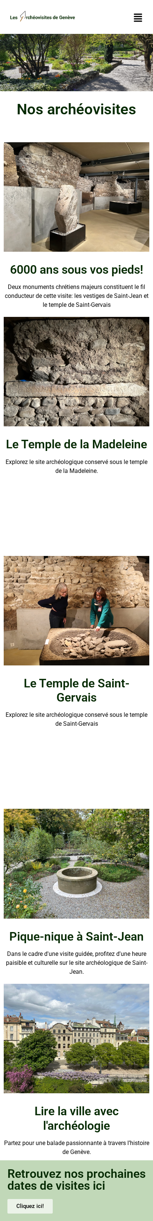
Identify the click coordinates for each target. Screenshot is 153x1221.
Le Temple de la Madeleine (76, 444)
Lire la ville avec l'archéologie (77, 1118)
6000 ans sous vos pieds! (76, 270)
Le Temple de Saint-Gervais (77, 690)
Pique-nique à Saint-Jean (76, 936)
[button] (138, 18)
